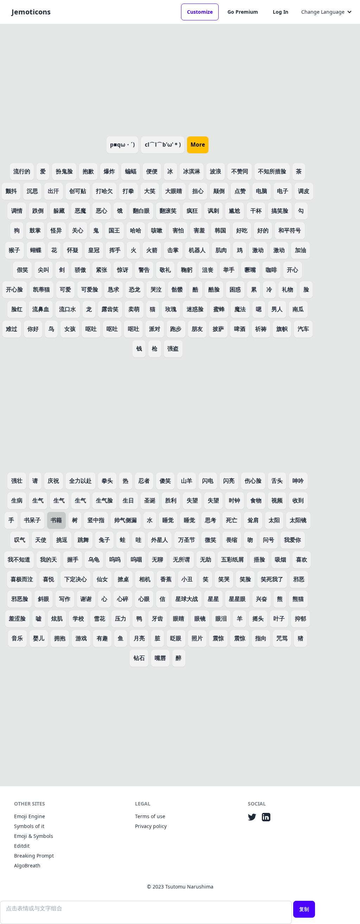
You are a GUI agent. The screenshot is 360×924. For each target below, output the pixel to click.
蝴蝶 (35, 250)
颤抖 (11, 191)
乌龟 (93, 559)
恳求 (113, 289)
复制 (304, 909)
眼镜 (200, 618)
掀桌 (123, 579)
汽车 (303, 329)
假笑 (22, 270)
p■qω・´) (122, 144)
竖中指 (96, 520)
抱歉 (88, 171)
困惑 (235, 289)
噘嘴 (250, 270)
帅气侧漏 (125, 520)
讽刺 (213, 210)
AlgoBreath (27, 865)
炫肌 (57, 618)
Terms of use (150, 816)
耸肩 (253, 520)
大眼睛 (173, 191)
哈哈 (135, 230)
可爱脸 (89, 289)
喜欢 (301, 559)
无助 (205, 559)
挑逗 (62, 540)
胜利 (170, 500)
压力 (120, 618)
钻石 (139, 658)
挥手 (115, 250)
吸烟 (280, 559)
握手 (72, 559)
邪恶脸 (19, 599)
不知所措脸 (272, 171)
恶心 (101, 210)
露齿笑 (110, 309)
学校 (78, 618)
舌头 (277, 481)
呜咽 (136, 559)
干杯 (256, 210)
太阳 (274, 520)
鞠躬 (186, 270)
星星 (213, 599)
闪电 (207, 481)
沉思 (32, 191)
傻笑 (165, 481)
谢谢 (86, 599)
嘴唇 (160, 658)
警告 (144, 270)
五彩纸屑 (232, 559)
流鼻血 (40, 309)
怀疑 (72, 250)
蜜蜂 (219, 309)
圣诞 (149, 500)
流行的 (21, 171)
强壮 (16, 481)
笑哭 (224, 579)
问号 (268, 540)
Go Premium (242, 11)
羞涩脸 (17, 618)
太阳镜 (298, 520)
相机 (144, 579)
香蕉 (166, 579)
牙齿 (157, 618)
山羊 (186, 481)
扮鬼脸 (64, 171)
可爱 (65, 289)
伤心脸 (253, 481)
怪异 (56, 230)
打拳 (128, 191)
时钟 (234, 500)
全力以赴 (80, 481)
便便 (152, 171)
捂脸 (259, 559)
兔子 (104, 540)
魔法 (240, 309)
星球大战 (186, 599)
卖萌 (134, 309)
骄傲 (80, 270)
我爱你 (292, 540)
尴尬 (234, 210)
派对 (154, 329)
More (198, 144)
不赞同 (239, 171)
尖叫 (43, 270)
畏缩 (231, 540)
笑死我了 (272, 579)
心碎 (122, 599)
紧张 (101, 270)
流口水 (67, 309)
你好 (33, 329)
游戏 (81, 638)
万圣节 (186, 540)
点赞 (240, 191)
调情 (16, 210)
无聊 (157, 559)
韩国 (220, 230)
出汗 (53, 191)
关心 (77, 230)
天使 (40, 540)
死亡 (231, 520)
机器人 (197, 250)
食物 (256, 500)
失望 (192, 500)
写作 (64, 599)
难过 (11, 329)
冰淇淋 (191, 171)
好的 (263, 230)
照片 (197, 638)
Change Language (323, 11)
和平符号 (289, 230)
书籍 (56, 520)
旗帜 (282, 329)
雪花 (99, 618)
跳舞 (83, 540)
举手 (228, 270)
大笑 (149, 191)
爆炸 (109, 171)
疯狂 (192, 210)
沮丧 (207, 270)
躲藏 (59, 210)
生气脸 (104, 500)
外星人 (159, 540)
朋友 (197, 329)
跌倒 (38, 210)
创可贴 (77, 191)
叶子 (279, 618)
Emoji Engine (29, 816)
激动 (258, 250)
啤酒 (239, 329)
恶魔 (80, 210)
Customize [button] (200, 11)
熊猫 (298, 599)
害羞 (199, 230)
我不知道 (19, 559)
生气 (38, 500)
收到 (298, 500)
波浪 (215, 171)
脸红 (16, 309)
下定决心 (75, 579)
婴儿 (38, 638)
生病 (16, 500)
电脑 (261, 191)
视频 (277, 500)
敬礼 (165, 270)
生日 (128, 500)
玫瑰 (170, 309)
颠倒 (219, 191)
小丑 (187, 579)
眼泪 (221, 618)
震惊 (218, 638)
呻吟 (298, 481)
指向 (260, 638)
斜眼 (43, 599)
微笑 (210, 540)
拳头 (107, 481)
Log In (280, 11)
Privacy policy (151, 826)
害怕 (178, 230)
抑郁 (300, 618)
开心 (292, 270)
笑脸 (245, 579)
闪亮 (228, 481)
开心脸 (14, 289)
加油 (300, 250)
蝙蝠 (130, 171)
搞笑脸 (279, 210)
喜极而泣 (22, 579)
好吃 (242, 230)
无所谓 (181, 559)
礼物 (287, 289)
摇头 (258, 618)
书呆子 (32, 520)
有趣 (102, 638)
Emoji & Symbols (33, 836)
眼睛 (178, 618)
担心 (198, 191)
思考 (210, 520)
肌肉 (221, 250)
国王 (114, 230)
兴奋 (261, 599)
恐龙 (134, 289)
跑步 (175, 329)
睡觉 (168, 520)
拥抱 (59, 638)
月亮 (139, 638)
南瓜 (298, 309)
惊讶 (122, 270)
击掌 (173, 250)
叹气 (19, 540)
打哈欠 (104, 191)
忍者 (144, 481)
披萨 (218, 329)
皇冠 (93, 250)
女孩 (70, 329)
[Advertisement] (157, 79)
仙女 (102, 579)
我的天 (48, 559)
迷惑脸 (195, 309)
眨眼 (175, 638)
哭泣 (156, 289)
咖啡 (271, 270)
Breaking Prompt (34, 855)
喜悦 (48, 579)
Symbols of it (29, 826)
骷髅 (177, 289)
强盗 (173, 348)
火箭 (152, 250)
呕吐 (91, 329)
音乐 (17, 638)
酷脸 (214, 289)
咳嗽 (156, 230)
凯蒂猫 (41, 289)
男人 (277, 309)
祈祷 (260, 329)
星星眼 (237, 599)
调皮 (303, 191)
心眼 (144, 599)
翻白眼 (141, 210)
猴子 (14, 250)
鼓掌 (35, 230)
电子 (282, 191)
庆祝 (53, 481)
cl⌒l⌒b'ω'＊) (163, 144)
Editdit (22, 845)
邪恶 (298, 579)
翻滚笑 (168, 210)
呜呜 (115, 559)
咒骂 (282, 638)
